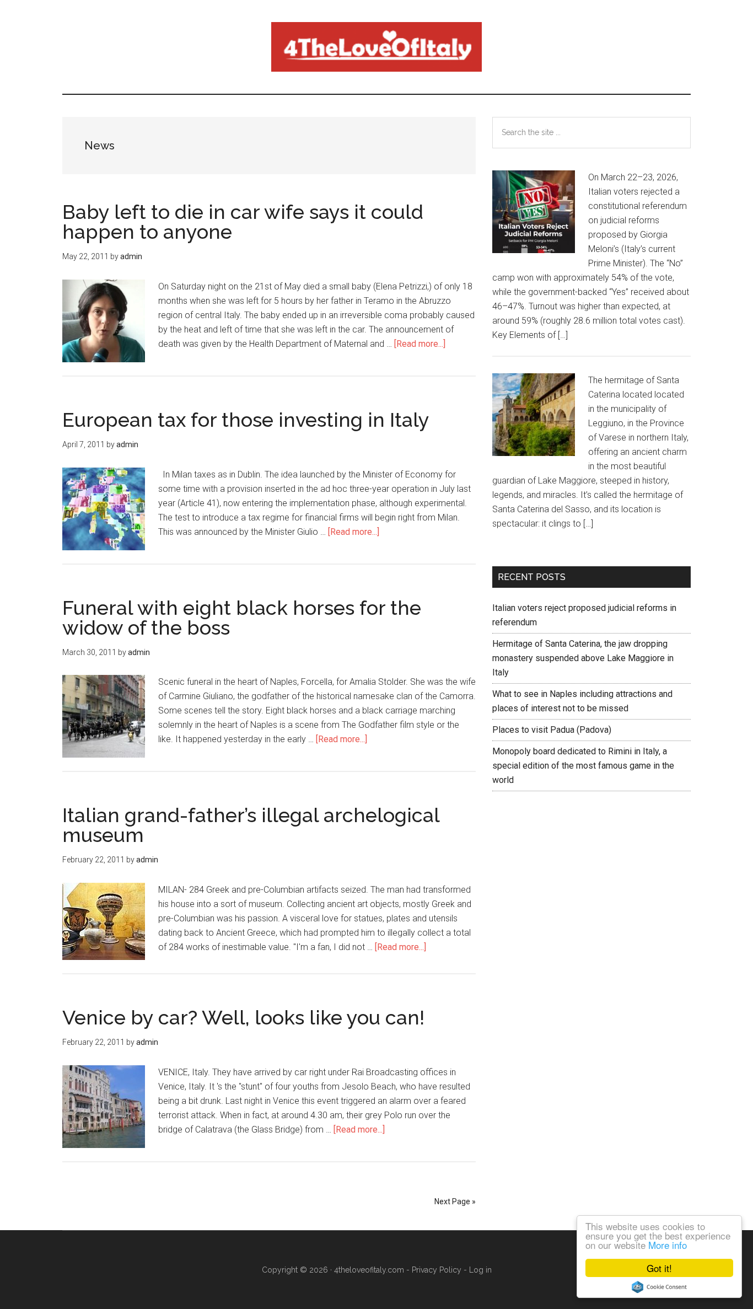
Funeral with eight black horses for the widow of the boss (241, 617)
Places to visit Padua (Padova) (551, 730)
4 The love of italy (376, 47)
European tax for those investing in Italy (245, 419)
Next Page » (455, 1201)
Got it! (659, 1268)
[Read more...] (419, 344)
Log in (480, 1269)
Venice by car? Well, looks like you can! (243, 1017)
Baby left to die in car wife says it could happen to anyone (242, 221)
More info (667, 1245)
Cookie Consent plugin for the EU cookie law (659, 1287)
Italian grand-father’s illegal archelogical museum (250, 824)
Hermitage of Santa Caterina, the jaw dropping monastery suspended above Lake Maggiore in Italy (583, 658)
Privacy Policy (436, 1269)
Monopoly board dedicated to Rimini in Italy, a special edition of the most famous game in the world (583, 765)
